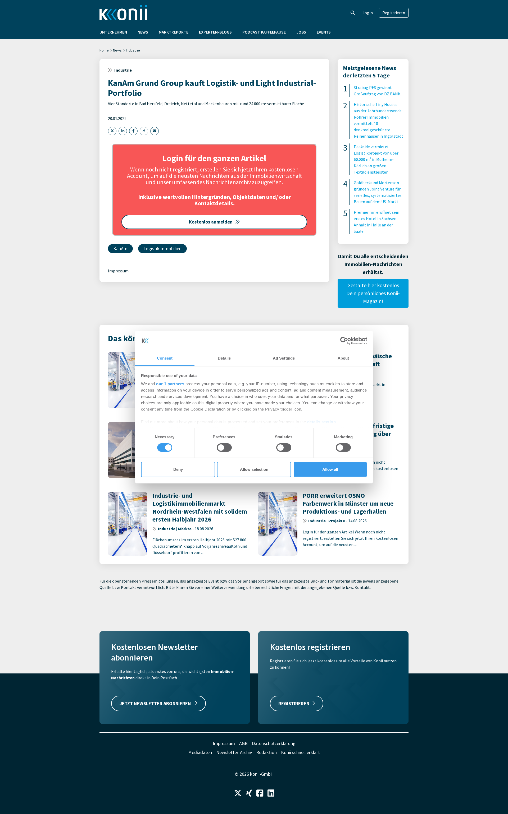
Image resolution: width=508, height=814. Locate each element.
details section (321, 422)
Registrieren (393, 12)
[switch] (224, 447)
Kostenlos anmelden (211, 222)
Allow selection (254, 469)
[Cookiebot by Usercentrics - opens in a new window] (344, 341)
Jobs (301, 32)
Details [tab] (224, 358)
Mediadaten (200, 752)
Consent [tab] (165, 358)
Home (104, 50)
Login (367, 12)
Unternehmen (113, 32)
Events (324, 32)
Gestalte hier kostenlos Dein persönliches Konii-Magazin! (373, 293)
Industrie (133, 50)
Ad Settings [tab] (284, 358)
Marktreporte (173, 32)
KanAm (120, 248)
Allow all (330, 469)
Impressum (118, 270)
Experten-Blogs (215, 32)
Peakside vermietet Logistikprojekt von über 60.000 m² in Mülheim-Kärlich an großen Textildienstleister (376, 159)
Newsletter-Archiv (234, 752)
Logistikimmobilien (162, 248)
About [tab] (343, 358)
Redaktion (266, 752)
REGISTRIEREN (293, 703)
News (143, 32)
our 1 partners (170, 384)
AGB (243, 743)
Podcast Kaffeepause (264, 32)
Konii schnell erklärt (300, 752)
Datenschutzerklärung (274, 743)
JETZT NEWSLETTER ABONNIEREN (156, 703)
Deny (178, 469)
